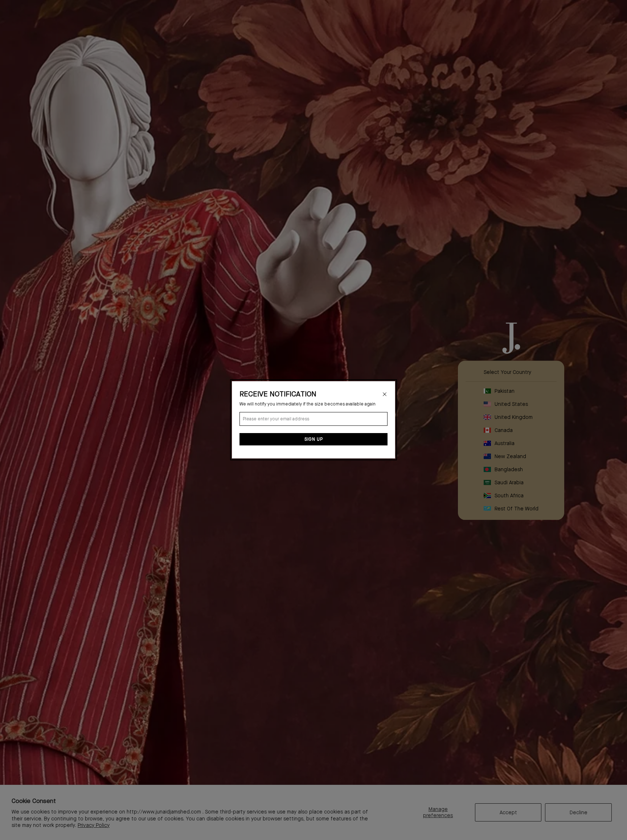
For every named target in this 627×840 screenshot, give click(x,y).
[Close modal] (385, 394)
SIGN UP (313, 439)
